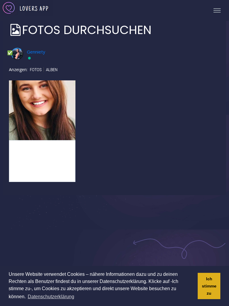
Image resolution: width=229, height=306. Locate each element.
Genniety (36, 52)
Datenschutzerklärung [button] (51, 296)
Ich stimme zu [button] (209, 286)
